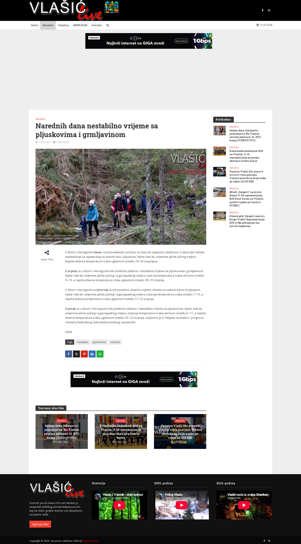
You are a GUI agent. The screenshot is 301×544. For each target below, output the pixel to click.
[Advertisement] (150, 81)
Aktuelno (48, 25)
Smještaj (63, 25)
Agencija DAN (40, 524)
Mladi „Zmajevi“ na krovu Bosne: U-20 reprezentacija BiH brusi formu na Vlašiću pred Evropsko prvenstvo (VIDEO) (246, 198)
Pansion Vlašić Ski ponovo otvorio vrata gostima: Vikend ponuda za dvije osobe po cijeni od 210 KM (180, 431)
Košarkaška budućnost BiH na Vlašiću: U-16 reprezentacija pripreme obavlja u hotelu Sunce (120, 431)
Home (34, 25)
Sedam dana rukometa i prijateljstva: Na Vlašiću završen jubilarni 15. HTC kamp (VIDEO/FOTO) (61, 431)
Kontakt (97, 25)
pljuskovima (99, 342)
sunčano (115, 342)
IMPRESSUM (80, 25)
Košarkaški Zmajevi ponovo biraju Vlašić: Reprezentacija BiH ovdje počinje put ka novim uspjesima (247, 221)
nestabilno (82, 342)
